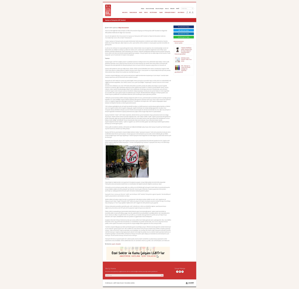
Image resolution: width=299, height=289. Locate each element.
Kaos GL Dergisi (159, 8)
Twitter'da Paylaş (184, 30)
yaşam (161, 12)
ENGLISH (172, 8)
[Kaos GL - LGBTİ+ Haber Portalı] (108, 10)
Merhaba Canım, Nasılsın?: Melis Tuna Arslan (186, 59)
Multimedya (181, 12)
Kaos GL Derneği (150, 8)
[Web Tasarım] (190, 283)
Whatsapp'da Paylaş (184, 37)
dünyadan (118, 244)
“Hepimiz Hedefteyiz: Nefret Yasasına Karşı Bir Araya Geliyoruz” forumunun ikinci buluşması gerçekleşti (183, 51)
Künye (142, 8)
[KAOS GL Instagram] (192, 12)
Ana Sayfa (124, 12)
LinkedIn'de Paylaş (184, 33)
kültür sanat (153, 12)
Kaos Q (167, 8)
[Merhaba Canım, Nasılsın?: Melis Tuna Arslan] (177, 60)
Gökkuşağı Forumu (170, 12)
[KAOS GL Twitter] (190, 12)
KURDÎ (177, 8)
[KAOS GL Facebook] (187, 12)
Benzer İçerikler (179, 43)
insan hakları (133, 12)
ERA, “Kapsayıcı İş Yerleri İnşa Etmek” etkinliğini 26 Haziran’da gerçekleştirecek (183, 69)
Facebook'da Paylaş (184, 27)
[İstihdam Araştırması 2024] (138, 252)
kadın (140, 12)
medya (146, 12)
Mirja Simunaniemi (123, 27)
